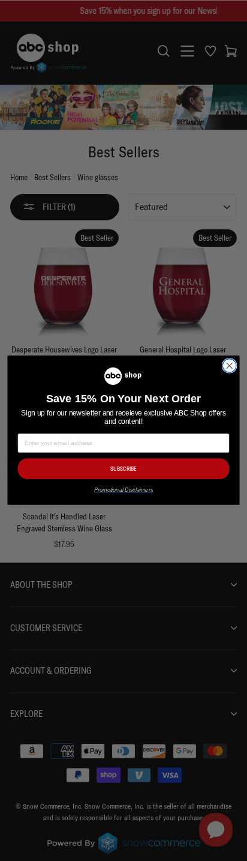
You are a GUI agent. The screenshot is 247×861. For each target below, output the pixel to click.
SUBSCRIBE (123, 469)
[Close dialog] (229, 366)
